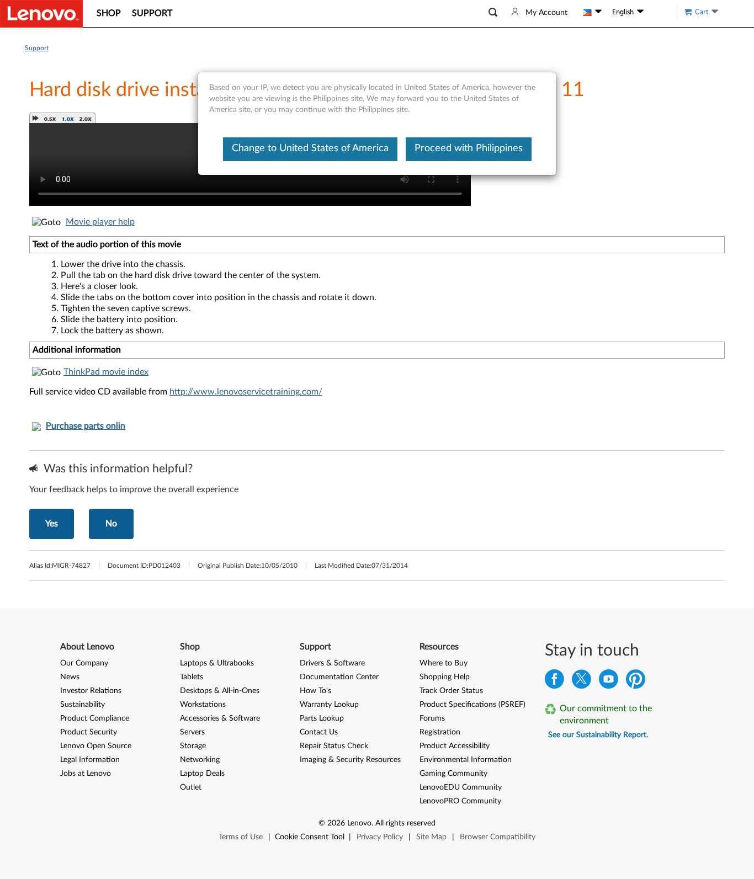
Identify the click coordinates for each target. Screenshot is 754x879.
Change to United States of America (310, 148)
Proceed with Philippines (469, 148)
